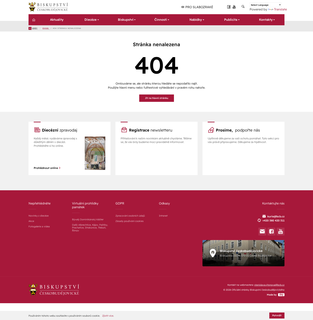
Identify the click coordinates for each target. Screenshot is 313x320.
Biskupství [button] (125, 20)
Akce (31, 221)
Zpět (34, 28)
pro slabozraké (199, 7)
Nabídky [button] (195, 20)
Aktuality (56, 20)
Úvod (46, 28)
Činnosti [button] (160, 20)
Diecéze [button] (90, 20)
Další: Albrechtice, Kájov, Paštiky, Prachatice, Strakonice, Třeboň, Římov (90, 227)
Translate (280, 9)
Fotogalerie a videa (39, 226)
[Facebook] (271, 231)
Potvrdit (277, 315)
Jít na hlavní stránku (156, 98)
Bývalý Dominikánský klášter (88, 219)
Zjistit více (107, 315)
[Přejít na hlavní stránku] (48, 7)
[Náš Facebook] (229, 7)
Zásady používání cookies (129, 221)
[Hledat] (243, 7)
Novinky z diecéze (39, 215)
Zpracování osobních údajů (130, 215)
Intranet (163, 215)
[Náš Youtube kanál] (234, 7)
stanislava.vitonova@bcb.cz (269, 284)
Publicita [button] (230, 20)
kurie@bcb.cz (275, 216)
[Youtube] (280, 231)
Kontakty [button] (266, 20)
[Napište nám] (262, 231)
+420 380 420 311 (273, 220)
